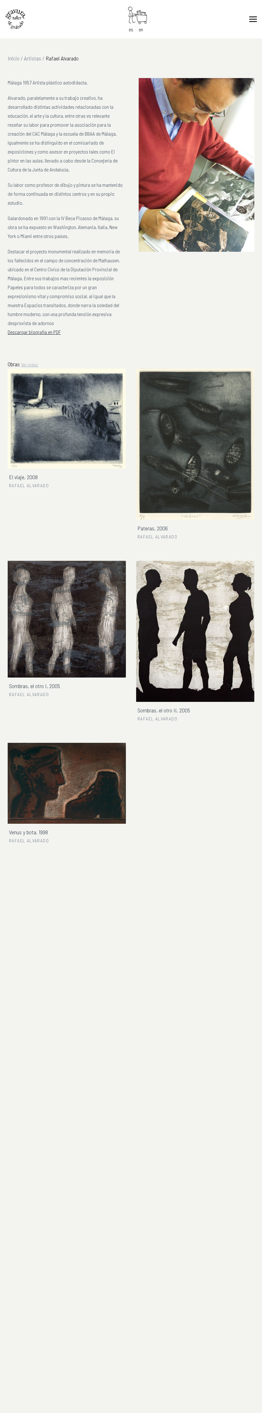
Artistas (32, 58)
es (131, 29)
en (141, 29)
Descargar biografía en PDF (34, 332)
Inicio (13, 58)
